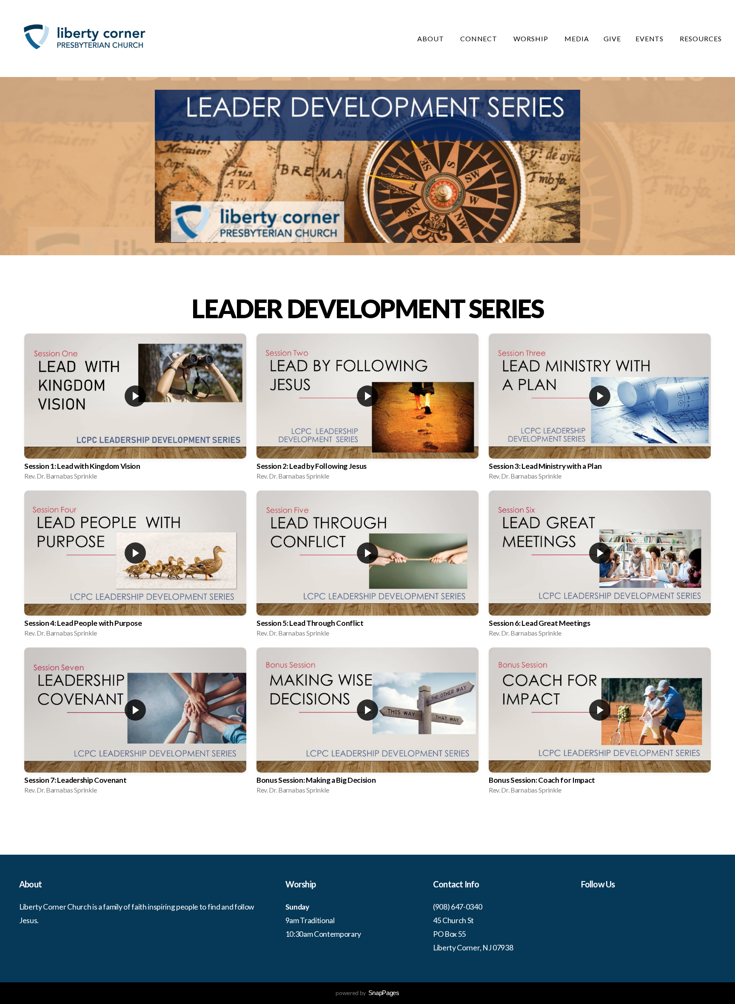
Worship (531, 38)
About (431, 38)
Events (650, 38)
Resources (702, 38)
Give (612, 38)
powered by (367, 992)
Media (576, 38)
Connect (479, 38)
